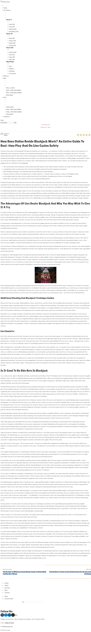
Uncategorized (45, 124)
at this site (24, 163)
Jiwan (5, 135)
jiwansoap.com (8, 626)
